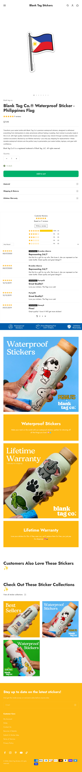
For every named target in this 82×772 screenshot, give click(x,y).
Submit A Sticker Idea (11, 735)
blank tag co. (8, 100)
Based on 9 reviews (41, 221)
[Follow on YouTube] (21, 752)
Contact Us (7, 727)
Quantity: (6, 153)
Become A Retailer (10, 731)
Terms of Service (9, 739)
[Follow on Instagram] (10, 752)
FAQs (5, 723)
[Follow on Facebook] (4, 752)
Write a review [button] (41, 226)
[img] (7, 251)
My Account (7, 719)
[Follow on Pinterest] (15, 752)
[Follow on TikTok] (26, 752)
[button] (8, 116)
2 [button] (39, 316)
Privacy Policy (8, 743)
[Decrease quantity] (7, 158)
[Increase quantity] (16, 158)
